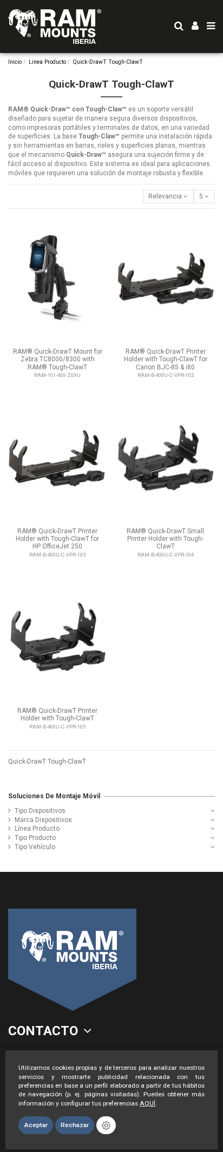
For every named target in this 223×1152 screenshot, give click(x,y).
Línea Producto (37, 828)
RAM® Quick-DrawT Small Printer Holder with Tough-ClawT (165, 539)
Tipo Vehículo (35, 847)
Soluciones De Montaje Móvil (54, 796)
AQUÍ (147, 1103)
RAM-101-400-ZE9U (57, 375)
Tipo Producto (35, 838)
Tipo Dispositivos (40, 811)
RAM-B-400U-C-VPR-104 (165, 555)
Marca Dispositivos (43, 820)
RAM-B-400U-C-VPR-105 (57, 727)
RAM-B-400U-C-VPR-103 (57, 555)
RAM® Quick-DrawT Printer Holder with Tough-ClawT (57, 714)
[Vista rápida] (99, 230)
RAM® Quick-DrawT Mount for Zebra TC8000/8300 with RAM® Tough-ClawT (57, 359)
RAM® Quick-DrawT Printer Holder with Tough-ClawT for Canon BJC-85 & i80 (165, 359)
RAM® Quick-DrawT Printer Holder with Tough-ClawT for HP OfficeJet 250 (57, 539)
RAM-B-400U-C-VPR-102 (165, 375)
